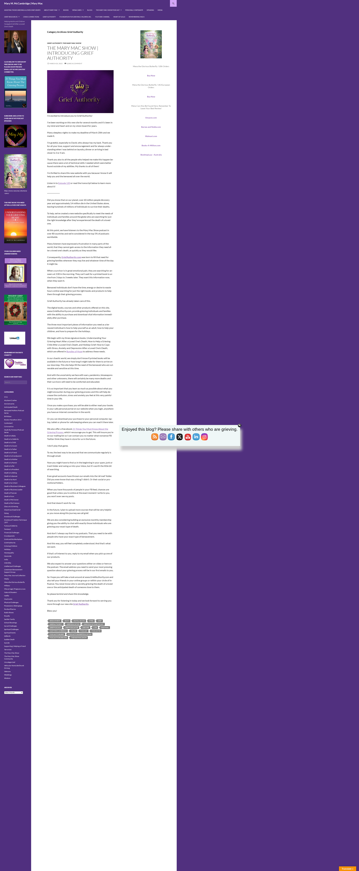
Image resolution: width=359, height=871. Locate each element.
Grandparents (9, 536)
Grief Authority (49, 17)
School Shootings (10, 623)
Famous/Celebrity (10, 526)
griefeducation (73, 624)
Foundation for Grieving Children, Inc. (75, 17)
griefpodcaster (71, 627)
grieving (85, 627)
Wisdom (7, 678)
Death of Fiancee (10, 493)
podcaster (96, 631)
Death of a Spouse (10, 476)
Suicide (7, 643)
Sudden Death (9, 639)
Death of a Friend (10, 452)
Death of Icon (9, 496)
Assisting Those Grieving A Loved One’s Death (22, 10)
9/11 (6, 397)
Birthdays (7, 416)
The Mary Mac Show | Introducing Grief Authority (72, 53)
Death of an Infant (10, 483)
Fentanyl (7, 529)
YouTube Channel (102, 17)
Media (160, 10)
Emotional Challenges (12, 516)
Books (66, 10)
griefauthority (56, 624)
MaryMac (105, 627)
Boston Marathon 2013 (12, 420)
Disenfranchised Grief (12, 510)
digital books (79, 621)
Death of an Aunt (10, 479)
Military (7, 586)
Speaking (150, 10)
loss (95, 627)
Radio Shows (9, 612)
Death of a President (11, 469)
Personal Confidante (134, 10)
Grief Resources (11, 17)
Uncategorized (9, 662)
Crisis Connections (31, 17)
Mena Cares (77, 10)
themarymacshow (79, 638)
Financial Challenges (11, 532)
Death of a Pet (9, 466)
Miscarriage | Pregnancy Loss (14, 589)
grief (100, 621)
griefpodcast (55, 627)
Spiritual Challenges (11, 629)
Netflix (6, 596)
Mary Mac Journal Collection (14, 575)
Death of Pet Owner (11, 500)
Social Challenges (10, 626)
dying (91, 621)
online (73, 631)
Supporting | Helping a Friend (15, 646)
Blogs (89, 10)
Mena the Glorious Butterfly (14, 582)
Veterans (7, 671)
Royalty (7, 616)
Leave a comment (74, 63)
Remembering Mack (136, 17)
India (6, 559)
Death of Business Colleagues (15, 486)
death (66, 621)
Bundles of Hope (74, 351)
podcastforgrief (57, 634)
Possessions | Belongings (13, 606)
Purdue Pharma (10, 609)
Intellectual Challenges (12, 566)
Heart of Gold (119, 17)
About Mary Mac (51, 10)
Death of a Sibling (10, 473)
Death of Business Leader (13, 490)
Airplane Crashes (10, 400)
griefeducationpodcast (93, 624)
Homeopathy (9, 553)
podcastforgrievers (58, 638)
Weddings (8, 675)
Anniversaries (9, 404)
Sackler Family (9, 619)
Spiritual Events (10, 633)
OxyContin (8, 599)
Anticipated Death (11, 407)
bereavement (55, 621)
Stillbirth (7, 636)
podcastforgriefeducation (79, 634)
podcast (84, 631)
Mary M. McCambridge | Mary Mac (23, 3)
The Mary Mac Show (72, 43)
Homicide (7, 556)
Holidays (7, 549)
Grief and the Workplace (13, 539)
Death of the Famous (11, 503)
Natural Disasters (10, 592)
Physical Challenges (11, 602)
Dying (6, 513)
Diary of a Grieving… (11, 506)
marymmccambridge (58, 631)
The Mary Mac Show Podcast (108, 10)
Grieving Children (10, 546)
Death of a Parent (10, 463)
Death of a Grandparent (13, 456)
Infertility (7, 563)
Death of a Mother (11, 459)
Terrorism (7, 649)
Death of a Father (10, 449)
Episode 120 (64, 183)
